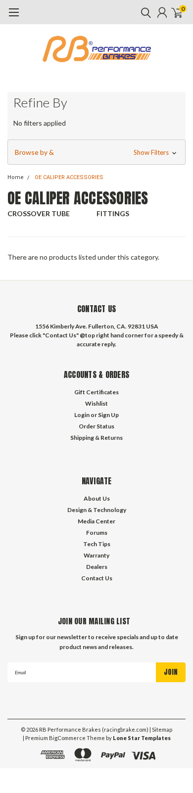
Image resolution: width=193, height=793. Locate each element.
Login (82, 415)
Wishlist (96, 403)
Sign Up (108, 415)
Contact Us (96, 578)
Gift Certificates (96, 392)
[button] (96, 152)
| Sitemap (160, 729)
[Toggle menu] (13, 17)
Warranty (96, 555)
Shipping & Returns (96, 437)
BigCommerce (67, 738)
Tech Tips (96, 544)
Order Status (96, 426)
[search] (143, 12)
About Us (97, 498)
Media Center (96, 521)
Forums (96, 532)
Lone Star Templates (142, 738)
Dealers (96, 566)
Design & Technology (96, 509)
